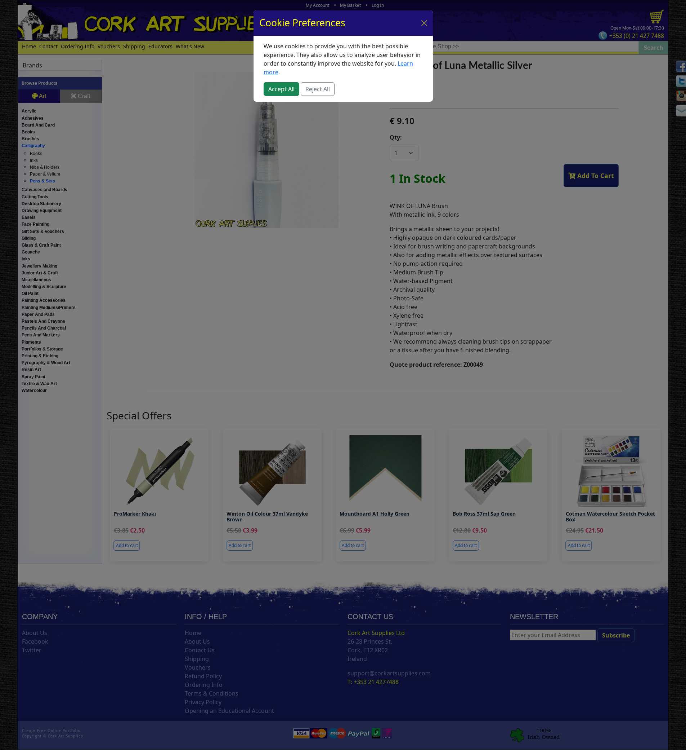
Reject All (317, 89)
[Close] (424, 23)
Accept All (281, 89)
